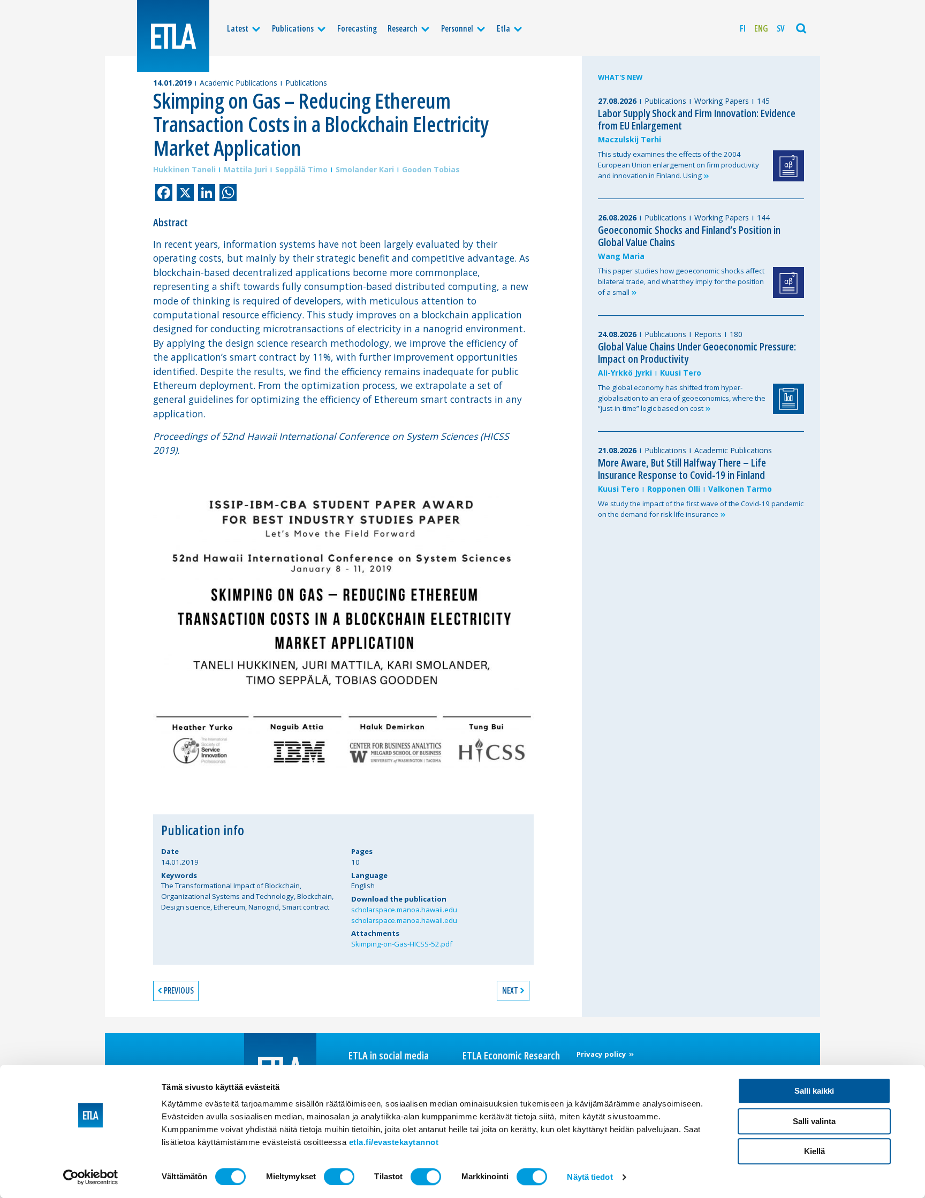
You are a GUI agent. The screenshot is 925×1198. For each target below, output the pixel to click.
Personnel (457, 28)
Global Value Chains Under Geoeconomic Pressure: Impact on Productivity (697, 352)
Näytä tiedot (589, 1176)
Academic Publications (238, 83)
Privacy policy (602, 1054)
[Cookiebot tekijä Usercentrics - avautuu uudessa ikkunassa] (91, 1177)
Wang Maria (621, 256)
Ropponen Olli (673, 489)
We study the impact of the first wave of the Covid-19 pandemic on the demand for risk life (700, 509)
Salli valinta (814, 1121)
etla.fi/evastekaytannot (394, 1142)
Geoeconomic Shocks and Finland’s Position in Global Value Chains (689, 236)
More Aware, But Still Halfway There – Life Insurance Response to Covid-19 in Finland (682, 468)
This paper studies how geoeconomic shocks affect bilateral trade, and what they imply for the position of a (681, 281)
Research (403, 28)
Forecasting (357, 28)
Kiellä (814, 1151)
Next (510, 990)
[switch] (339, 1176)
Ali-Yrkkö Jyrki (625, 373)
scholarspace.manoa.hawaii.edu (404, 909)
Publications (293, 28)
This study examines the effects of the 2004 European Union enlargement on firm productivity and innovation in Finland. (678, 164)
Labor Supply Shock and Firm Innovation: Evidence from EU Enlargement (696, 119)
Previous (179, 990)
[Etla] (173, 36)
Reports (708, 334)
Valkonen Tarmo (740, 489)
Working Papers (721, 101)
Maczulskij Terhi (629, 139)
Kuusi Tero (680, 373)
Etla (503, 28)
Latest (237, 28)
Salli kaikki (814, 1090)
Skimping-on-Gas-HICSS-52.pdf (401, 944)
